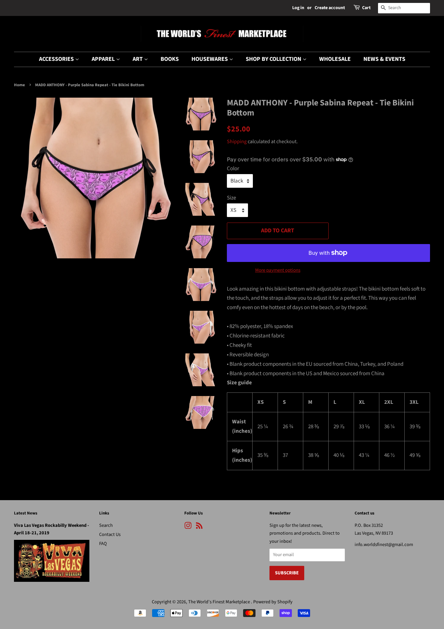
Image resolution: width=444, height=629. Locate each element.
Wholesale (335, 59)
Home (19, 85)
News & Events (384, 59)
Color (233, 168)
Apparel (104, 59)
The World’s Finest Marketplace (219, 601)
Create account (330, 8)
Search (106, 525)
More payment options (277, 270)
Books (170, 59)
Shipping (237, 141)
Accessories (57, 59)
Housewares (210, 59)
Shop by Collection (274, 59)
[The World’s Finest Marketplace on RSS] (199, 527)
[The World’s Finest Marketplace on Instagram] (187, 527)
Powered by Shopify (273, 601)
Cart (366, 8)
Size (231, 198)
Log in (298, 8)
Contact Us (110, 534)
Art (138, 59)
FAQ (103, 543)
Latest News (25, 513)
